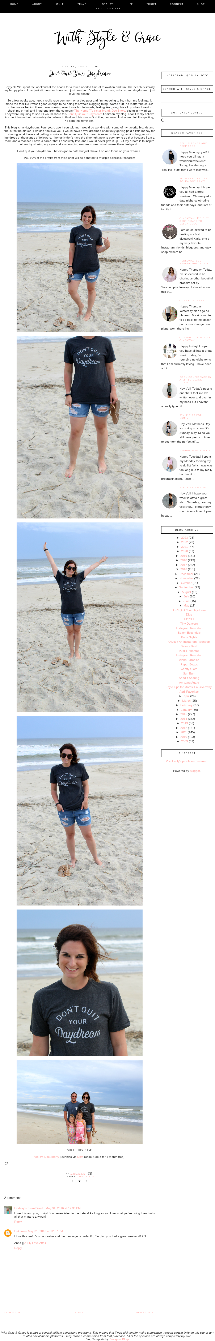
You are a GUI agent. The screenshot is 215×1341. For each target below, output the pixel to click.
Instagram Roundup (189, 628)
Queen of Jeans (192, 300)
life (130, 4)
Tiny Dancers (189, 623)
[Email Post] (90, 1173)
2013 (184, 723)
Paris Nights (189, 637)
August (186, 592)
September (186, 587)
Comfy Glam (189, 668)
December (186, 574)
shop (201, 4)
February (186, 705)
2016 (183, 569)
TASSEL (189, 619)
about (37, 4)
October (186, 583)
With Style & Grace (107, 39)
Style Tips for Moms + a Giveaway (189, 687)
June (186, 601)
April (186, 696)
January (186, 709)
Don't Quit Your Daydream (84, 114)
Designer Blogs (119, 1339)
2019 (183, 555)
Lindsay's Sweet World (29, 1208)
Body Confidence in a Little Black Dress (195, 380)
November (186, 578)
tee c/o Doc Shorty (46, 1156)
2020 (184, 551)
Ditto (80, 1156)
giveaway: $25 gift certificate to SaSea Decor (194, 221)
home (14, 4)
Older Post (13, 1312)
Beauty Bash (189, 646)
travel (83, 4)
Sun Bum (189, 673)
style (59, 4)
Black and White (193, 487)
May (186, 605)
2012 (183, 727)
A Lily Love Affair (35, 1243)
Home (79, 1312)
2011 (184, 732)
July (186, 596)
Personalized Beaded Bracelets (194, 262)
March (186, 700)
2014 (183, 718)
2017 (183, 564)
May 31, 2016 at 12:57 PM (45, 1231)
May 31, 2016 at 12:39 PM (63, 1208)
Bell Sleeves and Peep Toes (193, 144)
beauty (107, 4)
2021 (184, 546)
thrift (151, 4)
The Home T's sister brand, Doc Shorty (100, 110)
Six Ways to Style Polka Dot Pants (194, 180)
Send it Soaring (189, 678)
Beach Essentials (189, 632)
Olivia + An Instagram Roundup (189, 641)
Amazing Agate (189, 682)
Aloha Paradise (189, 659)
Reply (18, 1221)
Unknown (20, 1231)
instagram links (107, 8)
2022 (184, 542)
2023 (184, 537)
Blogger (195, 770)
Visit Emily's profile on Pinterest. (187, 761)
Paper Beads (189, 664)
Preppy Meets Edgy (195, 450)
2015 (183, 714)
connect (177, 4)
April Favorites (189, 691)
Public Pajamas (189, 650)
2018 (183, 560)
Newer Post (145, 1312)
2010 (183, 737)
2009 (184, 741)
